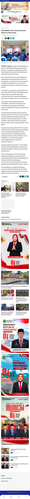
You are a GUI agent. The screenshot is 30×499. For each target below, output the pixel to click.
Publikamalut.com (16, 492)
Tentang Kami (4, 481)
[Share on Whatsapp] (11, 38)
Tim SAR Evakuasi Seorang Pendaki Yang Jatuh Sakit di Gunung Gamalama (21, 313)
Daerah (17, 295)
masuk (9, 219)
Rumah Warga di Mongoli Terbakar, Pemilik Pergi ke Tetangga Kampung (6, 212)
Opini (12, 452)
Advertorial (3, 295)
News (12, 467)
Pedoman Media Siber (6, 478)
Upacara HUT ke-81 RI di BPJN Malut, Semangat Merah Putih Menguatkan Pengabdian (7, 313)
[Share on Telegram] (13, 38)
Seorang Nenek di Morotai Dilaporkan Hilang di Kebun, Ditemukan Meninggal (21, 194)
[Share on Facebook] (6, 38)
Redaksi (3, 475)
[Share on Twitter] (8, 38)
